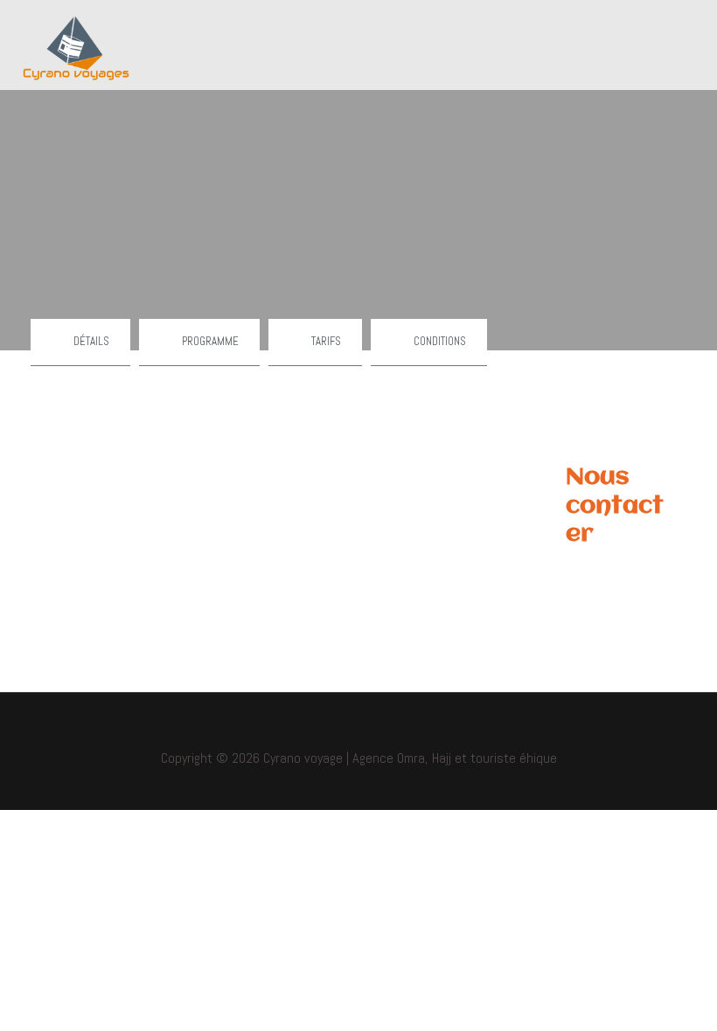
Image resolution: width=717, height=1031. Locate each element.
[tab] (80, 342)
